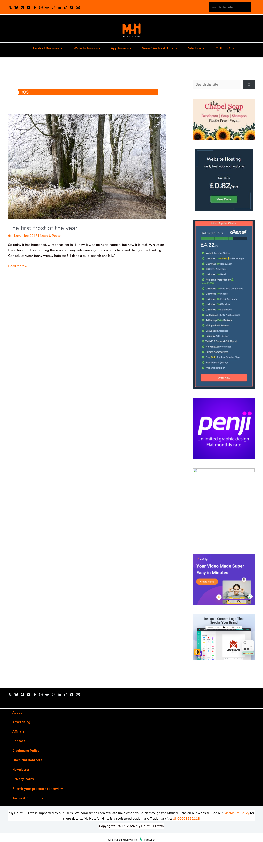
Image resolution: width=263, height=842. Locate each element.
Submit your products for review (37, 789)
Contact (18, 741)
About (17, 712)
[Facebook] (35, 7)
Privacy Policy (23, 779)
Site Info (194, 48)
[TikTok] (65, 7)
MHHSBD (223, 48)
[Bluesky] (16, 7)
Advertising (21, 722)
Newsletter (21, 770)
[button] (61, 48)
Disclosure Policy (25, 751)
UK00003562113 (186, 818)
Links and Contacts (27, 760)
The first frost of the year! (43, 228)
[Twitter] (10, 694)
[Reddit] (47, 7)
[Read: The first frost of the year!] (87, 167)
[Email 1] (78, 7)
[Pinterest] (53, 7)
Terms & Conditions (27, 798)
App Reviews (121, 48)
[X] (10, 7)
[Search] (249, 84)
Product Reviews (46, 48)
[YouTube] (28, 7)
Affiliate (18, 732)
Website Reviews (86, 48)
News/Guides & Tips (157, 48)
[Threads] (22, 7)
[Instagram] (41, 7)
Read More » (17, 265)
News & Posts (50, 236)
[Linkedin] (59, 7)
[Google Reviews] (72, 7)
